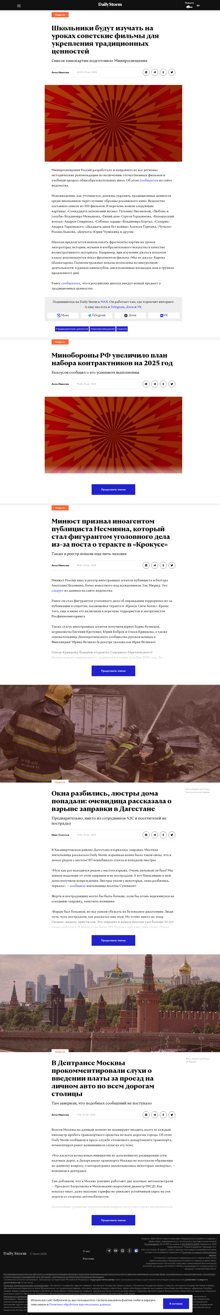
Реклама (88, 1258)
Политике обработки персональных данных (80, 1304)
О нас (86, 1251)
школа (122, 328)
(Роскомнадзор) (151, 1244)
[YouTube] (115, 1250)
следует (58, 590)
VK (139, 307)
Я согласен (176, 1303)
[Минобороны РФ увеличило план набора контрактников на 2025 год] (146, 384)
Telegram (117, 307)
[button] (19, 6)
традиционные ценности (72, 328)
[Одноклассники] (129, 1250)
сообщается (149, 180)
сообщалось (70, 283)
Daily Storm (110, 5)
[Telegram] (108, 1250)
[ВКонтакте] (122, 1250)
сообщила (78, 886)
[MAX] (136, 1250)
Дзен (130, 307)
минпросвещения (103, 328)
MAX (104, 302)
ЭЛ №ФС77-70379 (190, 1244)
